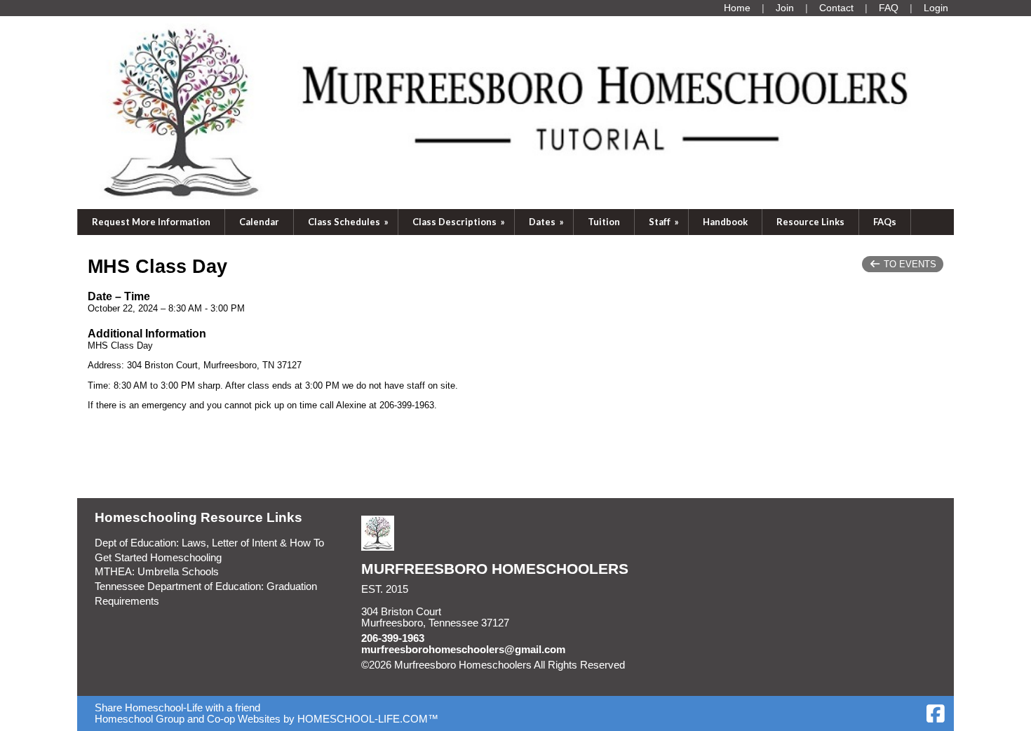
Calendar (259, 221)
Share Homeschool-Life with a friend (177, 707)
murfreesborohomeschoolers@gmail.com (463, 649)
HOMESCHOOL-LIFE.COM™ (367, 719)
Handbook (725, 221)
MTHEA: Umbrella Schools (157, 571)
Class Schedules (349, 221)
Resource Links (810, 221)
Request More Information (151, 221)
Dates (547, 221)
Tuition (604, 221)
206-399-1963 (392, 638)
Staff (665, 221)
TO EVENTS (908, 264)
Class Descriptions (459, 221)
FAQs (884, 221)
